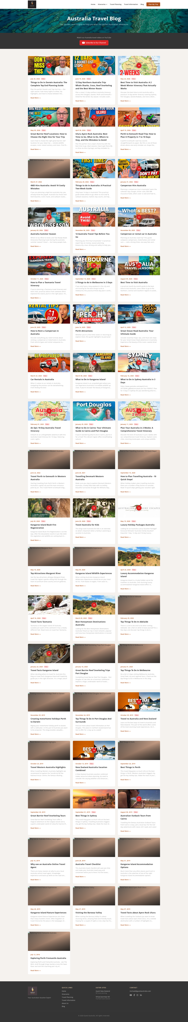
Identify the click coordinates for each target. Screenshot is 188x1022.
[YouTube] (131, 995)
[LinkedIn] (141, 995)
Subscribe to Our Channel (96, 43)
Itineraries (102, 4)
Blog (142, 4)
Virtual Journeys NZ (103, 997)
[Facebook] (134, 995)
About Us (65, 1003)
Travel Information (131, 4)
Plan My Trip (153, 4)
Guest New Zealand (103, 991)
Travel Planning (115, 4)
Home (93, 4)
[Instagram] (137, 995)
